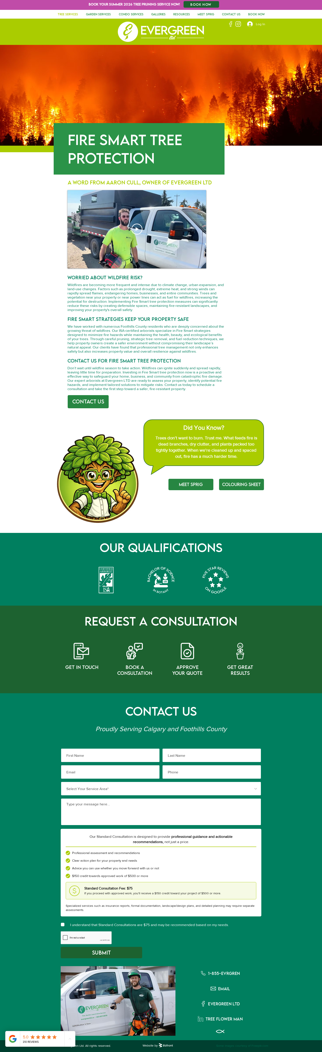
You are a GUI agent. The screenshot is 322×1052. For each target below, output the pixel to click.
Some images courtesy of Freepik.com (242, 1045)
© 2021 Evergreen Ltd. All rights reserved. (82, 1045)
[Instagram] (238, 24)
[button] (220, 973)
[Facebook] (230, 24)
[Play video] (136, 229)
